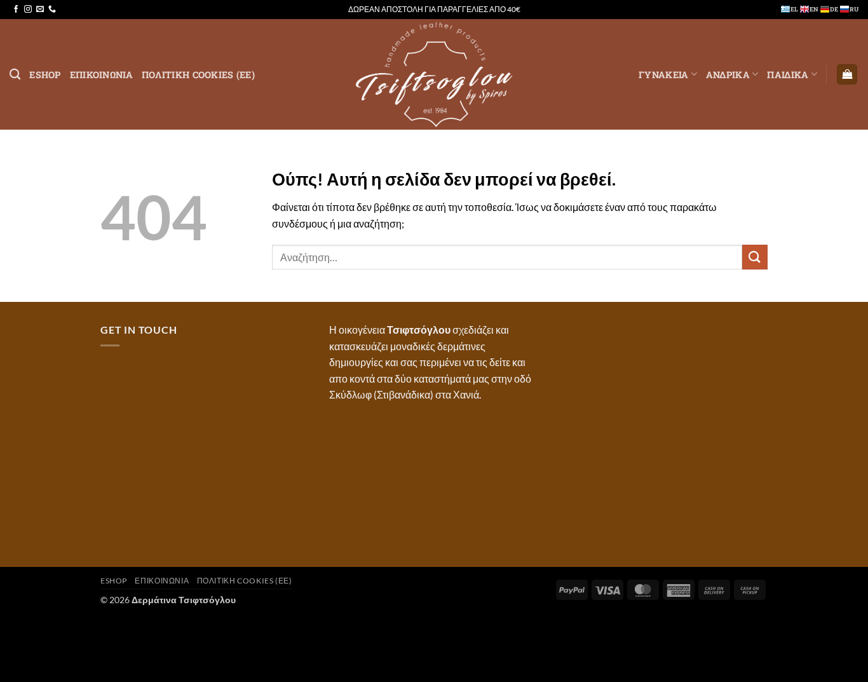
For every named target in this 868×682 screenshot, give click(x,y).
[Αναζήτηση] (15, 75)
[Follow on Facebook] (16, 9)
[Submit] (755, 257)
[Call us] (52, 9)
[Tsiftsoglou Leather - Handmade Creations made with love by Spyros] (434, 74)
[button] (847, 74)
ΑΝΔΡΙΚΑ (728, 75)
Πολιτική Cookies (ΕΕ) (198, 75)
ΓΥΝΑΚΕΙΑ (663, 75)
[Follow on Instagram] (28, 9)
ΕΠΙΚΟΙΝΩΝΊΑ (101, 75)
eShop (44, 75)
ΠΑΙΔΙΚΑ (787, 75)
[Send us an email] (40, 9)
